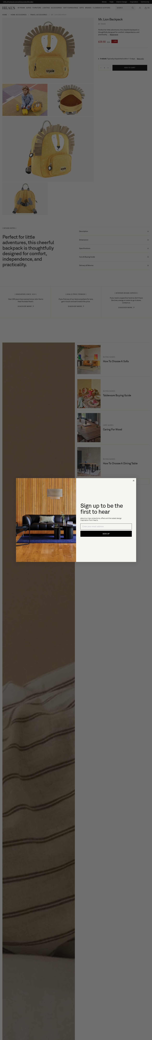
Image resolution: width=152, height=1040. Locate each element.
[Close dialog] (133, 480)
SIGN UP (106, 534)
